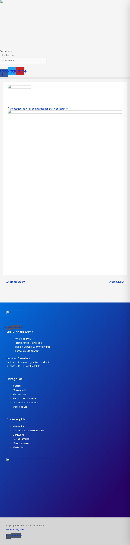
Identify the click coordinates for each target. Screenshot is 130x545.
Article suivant (117, 282)
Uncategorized (17, 108)
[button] (65, 78)
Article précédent (14, 282)
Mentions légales (15, 529)
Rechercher (6, 51)
